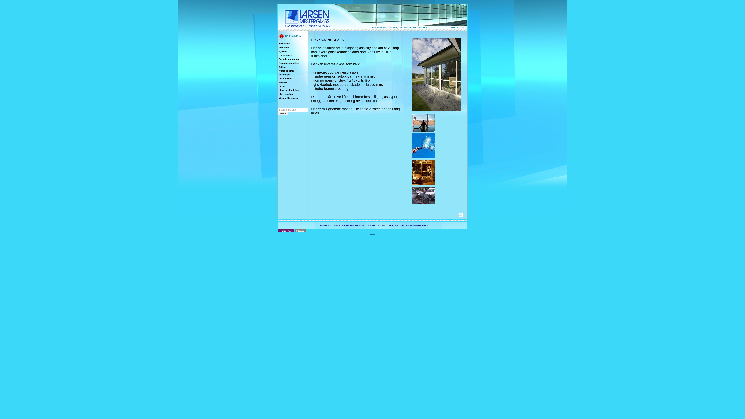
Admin (372, 235)
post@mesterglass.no (419, 225)
